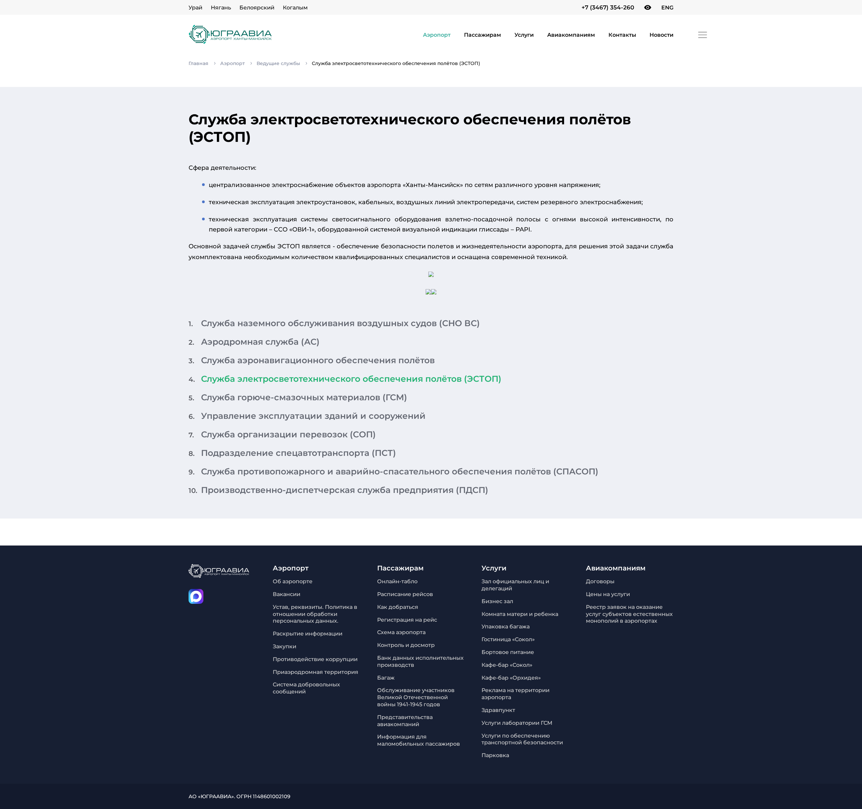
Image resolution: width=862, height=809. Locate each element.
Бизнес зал (497, 601)
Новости (661, 35)
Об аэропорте (292, 581)
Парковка (495, 755)
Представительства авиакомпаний (405, 720)
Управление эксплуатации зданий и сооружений (313, 416)
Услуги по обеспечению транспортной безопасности (522, 739)
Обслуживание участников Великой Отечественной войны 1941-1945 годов (416, 697)
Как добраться (397, 607)
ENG (667, 7)
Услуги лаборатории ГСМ (517, 723)
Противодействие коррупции (315, 659)
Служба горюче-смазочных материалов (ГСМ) (304, 397)
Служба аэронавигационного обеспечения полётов (318, 360)
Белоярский (256, 7)
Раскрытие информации (307, 633)
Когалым (295, 7)
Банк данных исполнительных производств (420, 661)
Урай (195, 7)
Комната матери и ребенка (520, 614)
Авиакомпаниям (571, 35)
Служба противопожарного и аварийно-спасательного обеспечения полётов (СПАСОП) (399, 471)
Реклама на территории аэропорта (516, 694)
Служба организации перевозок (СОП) (288, 434)
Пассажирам (482, 35)
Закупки (284, 646)
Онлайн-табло (397, 581)
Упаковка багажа (506, 626)
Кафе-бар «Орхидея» (511, 678)
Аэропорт (437, 35)
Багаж (386, 678)
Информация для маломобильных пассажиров (418, 740)
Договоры (600, 581)
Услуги (524, 35)
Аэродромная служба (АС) (260, 342)
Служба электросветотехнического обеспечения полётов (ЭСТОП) (351, 379)
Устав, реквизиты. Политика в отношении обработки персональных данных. (315, 614)
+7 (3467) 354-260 (608, 7)
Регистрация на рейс (407, 620)
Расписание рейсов (405, 594)
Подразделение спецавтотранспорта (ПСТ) (298, 453)
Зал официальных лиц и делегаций (515, 585)
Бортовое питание (508, 652)
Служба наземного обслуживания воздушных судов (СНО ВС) (340, 323)
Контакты (622, 35)
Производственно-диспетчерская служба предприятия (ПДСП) (344, 490)
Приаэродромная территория (315, 672)
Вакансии (286, 594)
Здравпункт (498, 710)
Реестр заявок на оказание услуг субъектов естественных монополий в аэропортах (629, 614)
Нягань (221, 7)
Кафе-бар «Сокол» (507, 665)
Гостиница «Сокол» (508, 639)
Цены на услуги (608, 594)
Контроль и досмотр (406, 645)
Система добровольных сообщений (306, 688)
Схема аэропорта (401, 632)
